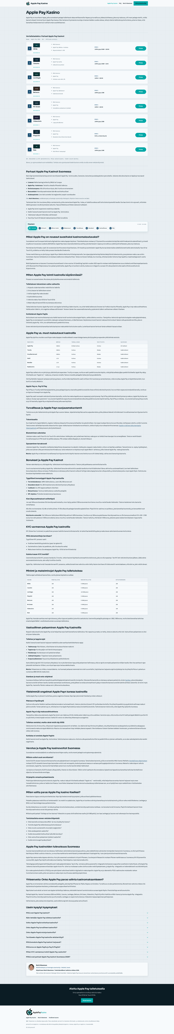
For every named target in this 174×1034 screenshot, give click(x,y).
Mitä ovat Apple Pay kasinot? (38, 913)
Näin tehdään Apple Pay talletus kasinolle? (43, 918)
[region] (87, 354)
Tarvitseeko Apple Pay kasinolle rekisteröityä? (45, 937)
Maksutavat (66, 228)
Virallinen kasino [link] (54, 1018)
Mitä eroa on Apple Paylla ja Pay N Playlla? (43, 947)
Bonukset (90, 228)
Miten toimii (54, 228)
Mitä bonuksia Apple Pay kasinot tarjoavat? (43, 942)
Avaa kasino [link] (87, 1000)
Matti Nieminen (127, 3)
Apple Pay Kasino (112, 3)
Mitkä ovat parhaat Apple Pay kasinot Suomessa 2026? (48, 957)
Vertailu (32, 228)
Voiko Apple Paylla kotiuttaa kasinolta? (42, 923)
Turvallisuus (78, 228)
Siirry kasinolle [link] (140, 3)
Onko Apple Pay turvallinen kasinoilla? (41, 928)
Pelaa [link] (141, 48)
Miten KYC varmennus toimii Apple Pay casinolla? (46, 952)
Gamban (128, 680)
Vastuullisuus (102, 228)
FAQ (120, 3)
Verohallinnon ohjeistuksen (138, 761)
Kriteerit (42, 228)
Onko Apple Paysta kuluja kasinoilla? (41, 932)
